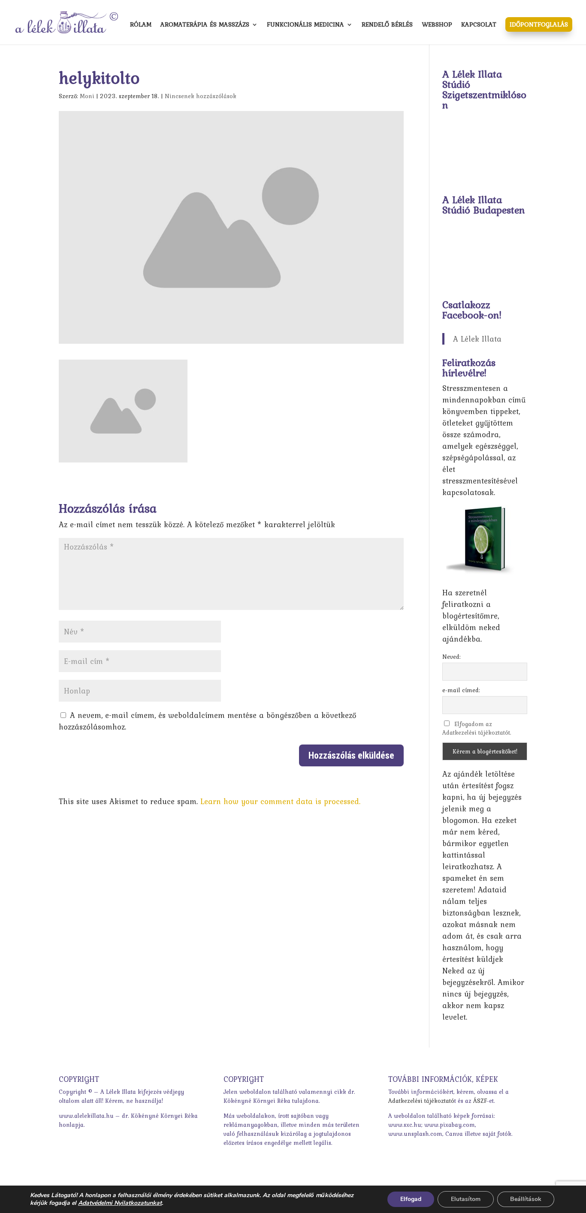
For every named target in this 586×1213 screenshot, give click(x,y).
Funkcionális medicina (305, 25)
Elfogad (410, 1199)
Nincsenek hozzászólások (200, 96)
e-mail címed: (461, 690)
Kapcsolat (478, 25)
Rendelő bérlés (387, 25)
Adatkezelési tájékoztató (421, 1100)
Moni (87, 96)
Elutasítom (465, 1199)
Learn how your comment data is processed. (280, 801)
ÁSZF (480, 1100)
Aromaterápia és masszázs (204, 25)
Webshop (437, 25)
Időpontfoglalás (539, 24)
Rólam (140, 25)
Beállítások (525, 1199)
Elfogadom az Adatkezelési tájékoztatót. (476, 728)
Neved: (451, 656)
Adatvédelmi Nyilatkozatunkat (120, 1203)
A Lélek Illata (477, 339)
